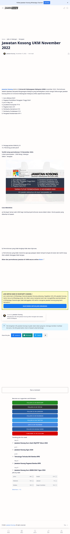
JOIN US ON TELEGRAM (35, 425)
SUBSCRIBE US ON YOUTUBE (35, 433)
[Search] (67, 8)
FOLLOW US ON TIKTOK (35, 407)
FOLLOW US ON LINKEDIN (35, 411)
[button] (64, 8)
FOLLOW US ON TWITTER (35, 420)
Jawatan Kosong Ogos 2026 (23, 450)
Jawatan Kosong (10, 525)
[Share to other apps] (45, 335)
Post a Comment (35, 390)
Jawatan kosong (7, 89)
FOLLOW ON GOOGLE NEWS (35, 429)
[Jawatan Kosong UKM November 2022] (35, 182)
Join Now (47, 2)
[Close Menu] (67, 2)
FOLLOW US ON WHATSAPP (35, 403)
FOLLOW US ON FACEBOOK (35, 416)
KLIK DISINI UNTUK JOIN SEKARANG (35, 306)
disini (41, 259)
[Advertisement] (35, 24)
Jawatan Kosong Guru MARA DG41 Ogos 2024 (29, 470)
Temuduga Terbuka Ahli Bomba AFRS (27, 456)
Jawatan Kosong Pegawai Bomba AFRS (27, 463)
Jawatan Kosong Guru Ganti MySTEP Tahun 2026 (31, 443)
